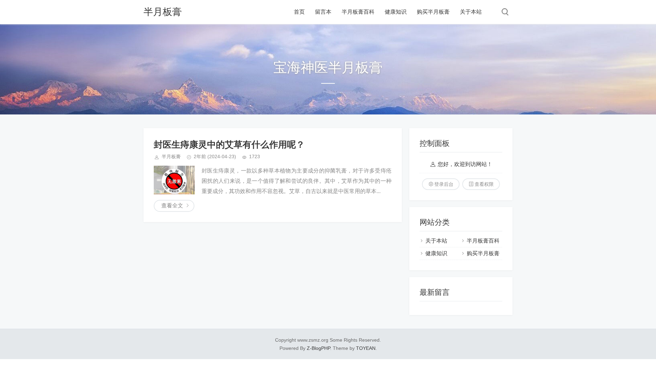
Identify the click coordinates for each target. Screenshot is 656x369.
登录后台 (443, 184)
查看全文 (172, 205)
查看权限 (484, 184)
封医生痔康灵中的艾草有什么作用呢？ (229, 144)
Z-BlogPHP (318, 348)
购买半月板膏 (433, 12)
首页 (299, 12)
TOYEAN (365, 348)
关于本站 (471, 12)
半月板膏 (163, 11)
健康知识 (396, 12)
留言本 (323, 12)
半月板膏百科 (358, 12)
